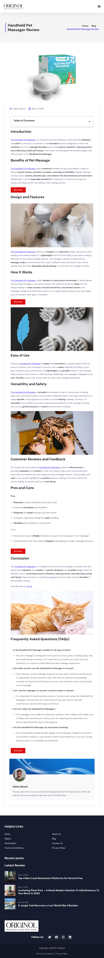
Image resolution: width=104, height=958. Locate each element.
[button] (99, 6)
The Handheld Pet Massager (23, 140)
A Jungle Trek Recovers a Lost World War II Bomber (48, 905)
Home (85, 25)
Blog (94, 25)
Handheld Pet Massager (30, 363)
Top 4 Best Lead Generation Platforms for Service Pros (50, 878)
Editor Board (19, 108)
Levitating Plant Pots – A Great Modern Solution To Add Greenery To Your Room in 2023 (58, 892)
